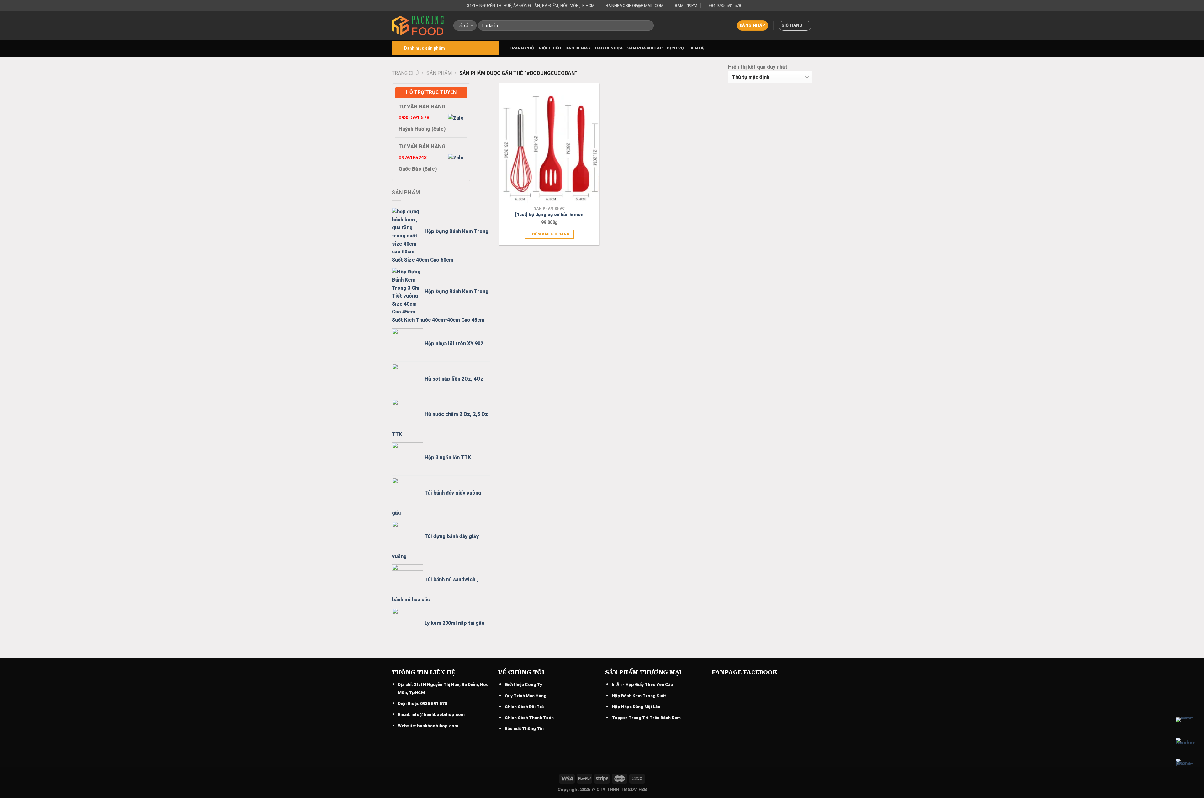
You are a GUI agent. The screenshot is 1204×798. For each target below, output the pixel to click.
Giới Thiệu (550, 48)
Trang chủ (521, 48)
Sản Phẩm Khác (645, 48)
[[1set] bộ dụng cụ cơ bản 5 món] (549, 143)
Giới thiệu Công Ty (523, 684)
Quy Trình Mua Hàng (526, 695)
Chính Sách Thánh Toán (529, 717)
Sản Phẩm (439, 73)
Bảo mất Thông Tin (524, 728)
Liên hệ (696, 48)
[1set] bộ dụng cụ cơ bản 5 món (549, 214)
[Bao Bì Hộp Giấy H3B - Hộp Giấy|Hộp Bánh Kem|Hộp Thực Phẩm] (418, 25)
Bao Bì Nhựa (609, 48)
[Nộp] (648, 25)
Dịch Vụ (675, 48)
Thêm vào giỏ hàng (549, 234)
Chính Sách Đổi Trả (524, 706)
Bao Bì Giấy (578, 48)
